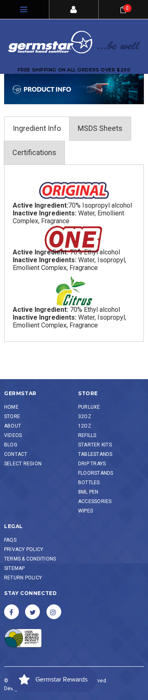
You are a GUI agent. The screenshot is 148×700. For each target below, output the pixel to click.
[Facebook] (11, 611)
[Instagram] (53, 611)
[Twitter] (32, 611)
